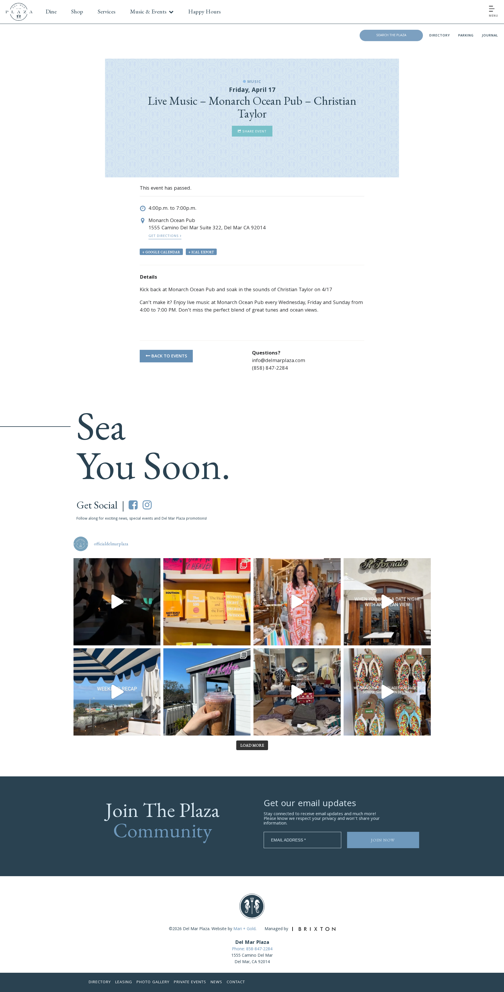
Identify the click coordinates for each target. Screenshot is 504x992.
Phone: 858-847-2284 (252, 949)
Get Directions (164, 236)
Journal (490, 36)
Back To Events (168, 356)
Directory (439, 36)
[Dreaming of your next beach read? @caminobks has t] (207, 601)
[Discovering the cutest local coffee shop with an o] (207, 692)
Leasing (123, 982)
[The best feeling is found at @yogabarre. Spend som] (117, 601)
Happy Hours (204, 11)
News (216, 982)
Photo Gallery (152, 982)
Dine (51, 11)
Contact (236, 982)
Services (107, 11)
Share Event (254, 132)
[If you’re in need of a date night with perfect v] (387, 601)
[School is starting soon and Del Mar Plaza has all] (297, 692)
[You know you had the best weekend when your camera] (117, 692)
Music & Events (148, 11)
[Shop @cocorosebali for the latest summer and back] (297, 601)
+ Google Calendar (161, 252)
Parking (466, 36)
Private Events (190, 982)
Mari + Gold (244, 929)
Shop (77, 11)
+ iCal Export (201, 252)
